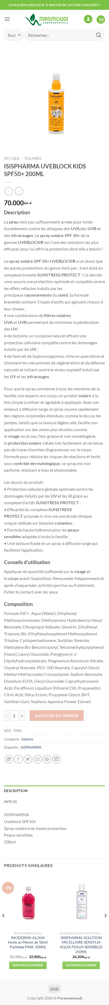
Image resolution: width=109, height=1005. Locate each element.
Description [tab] (16, 791)
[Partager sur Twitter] (28, 759)
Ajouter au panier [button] (28, 965)
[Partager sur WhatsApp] (8, 759)
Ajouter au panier (57, 715)
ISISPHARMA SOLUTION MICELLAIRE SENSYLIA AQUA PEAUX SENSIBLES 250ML (81, 945)
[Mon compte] (88, 19)
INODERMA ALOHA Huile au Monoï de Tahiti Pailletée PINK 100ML (28, 942)
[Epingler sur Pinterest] (47, 759)
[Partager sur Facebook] (18, 759)
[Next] (105, 926)
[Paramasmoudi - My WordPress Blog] (47, 19)
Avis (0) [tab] (10, 801)
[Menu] (7, 18)
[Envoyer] (98, 35)
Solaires (33, 158)
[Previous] (3, 926)
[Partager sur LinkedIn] (56, 759)
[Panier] (101, 19)
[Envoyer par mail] (37, 759)
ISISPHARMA (31, 747)
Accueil (12, 158)
